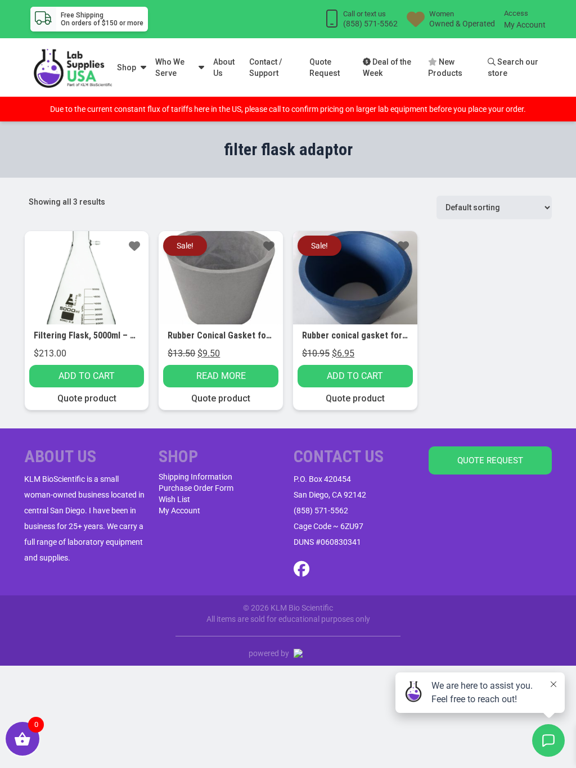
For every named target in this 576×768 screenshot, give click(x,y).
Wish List (174, 499)
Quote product (86, 398)
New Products (445, 67)
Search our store (513, 67)
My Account (525, 24)
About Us (224, 67)
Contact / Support (265, 67)
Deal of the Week (387, 67)
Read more (221, 376)
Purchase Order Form (196, 488)
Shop (126, 67)
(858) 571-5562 (321, 510)
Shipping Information (195, 476)
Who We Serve (169, 67)
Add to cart (86, 376)
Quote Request (324, 67)
